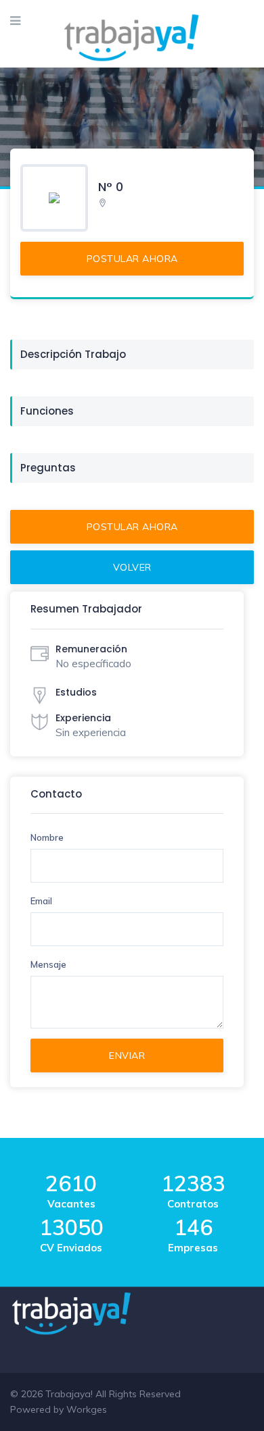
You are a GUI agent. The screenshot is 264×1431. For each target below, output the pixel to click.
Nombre (47, 837)
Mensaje (48, 964)
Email (41, 900)
